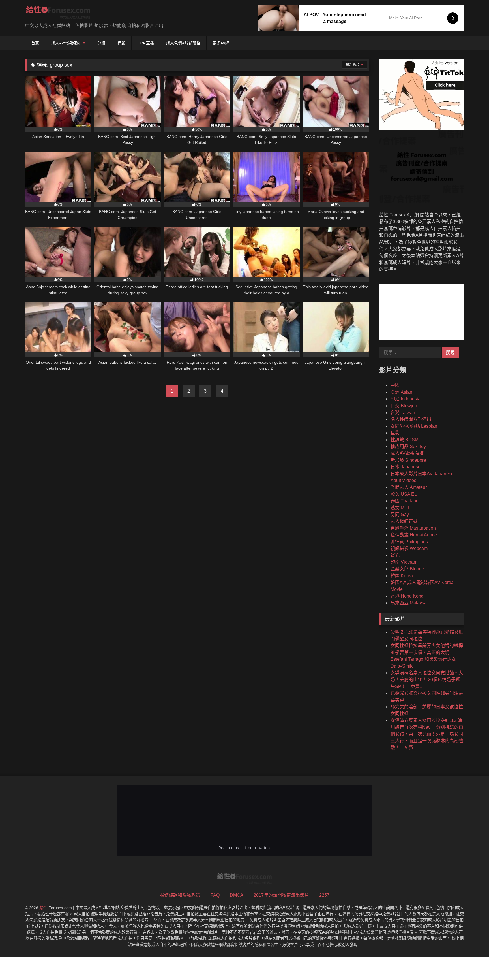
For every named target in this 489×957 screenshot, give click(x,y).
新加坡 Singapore (408, 460)
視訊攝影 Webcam (409, 548)
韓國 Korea (402, 575)
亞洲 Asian (401, 392)
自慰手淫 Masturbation (413, 528)
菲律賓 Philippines (409, 541)
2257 (324, 895)
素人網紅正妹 (404, 521)
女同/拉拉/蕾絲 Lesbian (414, 426)
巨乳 (395, 432)
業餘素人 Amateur (409, 487)
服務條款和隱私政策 (180, 895)
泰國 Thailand (405, 500)
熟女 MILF (401, 507)
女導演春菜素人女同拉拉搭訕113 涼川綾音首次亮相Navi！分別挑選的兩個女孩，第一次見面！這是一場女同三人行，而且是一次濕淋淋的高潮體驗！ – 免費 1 (427, 734)
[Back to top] (471, 940)
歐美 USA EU (404, 494)
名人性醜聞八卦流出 (411, 419)
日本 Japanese (406, 466)
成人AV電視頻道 (65, 43)
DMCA (236, 895)
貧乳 (395, 555)
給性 (43, 907)
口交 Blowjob (404, 405)
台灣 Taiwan (403, 412)
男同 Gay (400, 514)
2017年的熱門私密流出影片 (281, 895)
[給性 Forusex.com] (58, 13)
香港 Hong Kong (407, 596)
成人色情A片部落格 (183, 43)
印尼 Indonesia (406, 399)
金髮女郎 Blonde (407, 568)
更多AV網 (221, 43)
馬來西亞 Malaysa (409, 602)
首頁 (35, 43)
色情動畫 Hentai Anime (414, 534)
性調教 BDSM (405, 439)
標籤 (121, 43)
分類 (101, 43)
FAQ (215, 895)
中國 (395, 385)
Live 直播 (146, 43)
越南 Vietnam (404, 562)
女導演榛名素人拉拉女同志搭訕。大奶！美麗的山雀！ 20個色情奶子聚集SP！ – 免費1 (427, 679)
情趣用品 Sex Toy (408, 446)
